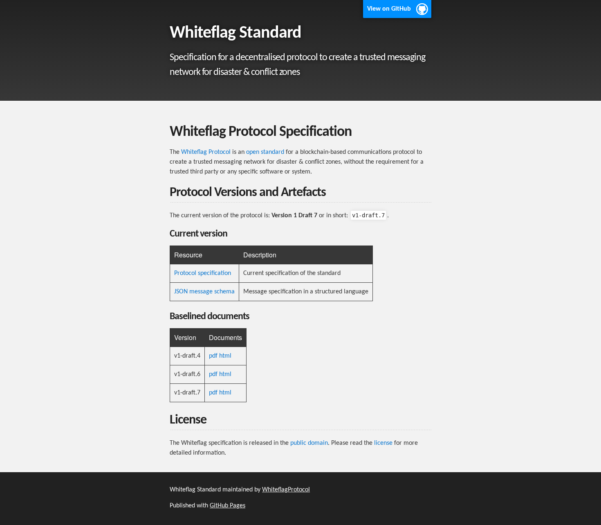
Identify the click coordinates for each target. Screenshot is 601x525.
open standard (265, 152)
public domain (309, 443)
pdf (213, 356)
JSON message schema (204, 291)
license (383, 443)
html (225, 356)
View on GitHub (389, 9)
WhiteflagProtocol (286, 490)
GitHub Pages (227, 505)
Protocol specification (202, 273)
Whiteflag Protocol (206, 152)
